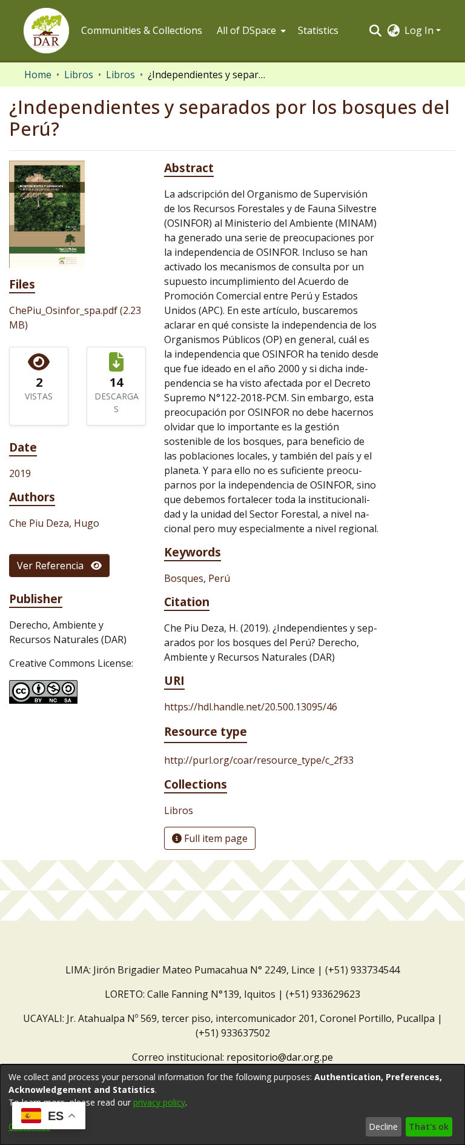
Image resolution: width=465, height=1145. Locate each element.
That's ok (429, 1126)
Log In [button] (420, 30)
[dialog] (232, 1104)
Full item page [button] (215, 838)
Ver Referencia (54, 565)
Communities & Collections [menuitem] (141, 30)
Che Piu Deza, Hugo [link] (54, 523)
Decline (383, 1126)
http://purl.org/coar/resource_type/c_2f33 (259, 760)
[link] (178, 810)
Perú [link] (219, 578)
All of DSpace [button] (246, 30)
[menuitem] (250, 30)
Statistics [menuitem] (318, 30)
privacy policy (159, 1102)
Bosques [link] (183, 578)
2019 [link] (20, 473)
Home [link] (37, 74)
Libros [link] (78, 74)
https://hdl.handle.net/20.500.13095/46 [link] (250, 706)
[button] (46, 30)
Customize (29, 1126)
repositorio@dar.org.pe (279, 1057)
